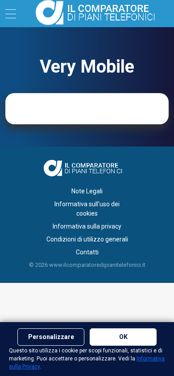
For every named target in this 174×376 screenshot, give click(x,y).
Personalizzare (51, 336)
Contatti (87, 252)
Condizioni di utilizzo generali (87, 239)
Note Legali (87, 191)
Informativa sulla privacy (87, 226)
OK (123, 336)
